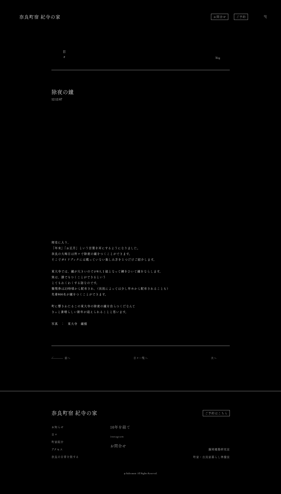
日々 (54, 434)
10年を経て (120, 427)
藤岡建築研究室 (219, 449)
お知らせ (57, 427)
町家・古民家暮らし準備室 (211, 457)
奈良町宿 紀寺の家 (39, 17)
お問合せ (219, 16)
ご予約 (241, 16)
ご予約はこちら (216, 413)
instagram (117, 436)
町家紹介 (57, 441)
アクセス (57, 449)
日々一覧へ (140, 358)
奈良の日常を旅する (65, 456)
